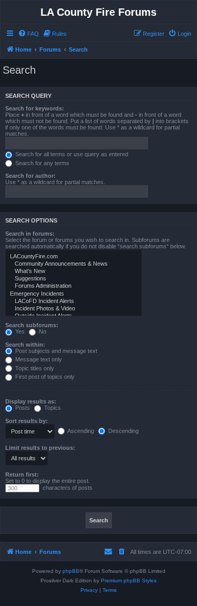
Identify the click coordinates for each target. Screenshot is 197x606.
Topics (52, 408)
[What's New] (73, 271)
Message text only (38, 359)
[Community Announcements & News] (73, 264)
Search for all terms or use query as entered (71, 154)
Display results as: (30, 401)
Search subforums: (31, 325)
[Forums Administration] (73, 286)
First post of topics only (44, 376)
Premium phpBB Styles (129, 580)
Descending (123, 431)
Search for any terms (41, 163)
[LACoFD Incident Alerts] (73, 301)
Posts (22, 408)
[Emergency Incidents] (73, 294)
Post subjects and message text (55, 351)
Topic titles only (34, 368)
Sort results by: (26, 421)
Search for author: (30, 176)
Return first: (22, 474)
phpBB (71, 571)
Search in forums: (30, 233)
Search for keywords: (34, 108)
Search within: (25, 344)
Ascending (80, 431)
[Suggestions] (73, 278)
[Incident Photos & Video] (73, 308)
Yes (19, 331)
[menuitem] (28, 33)
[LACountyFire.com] (73, 256)
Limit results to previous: (40, 448)
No (41, 331)
